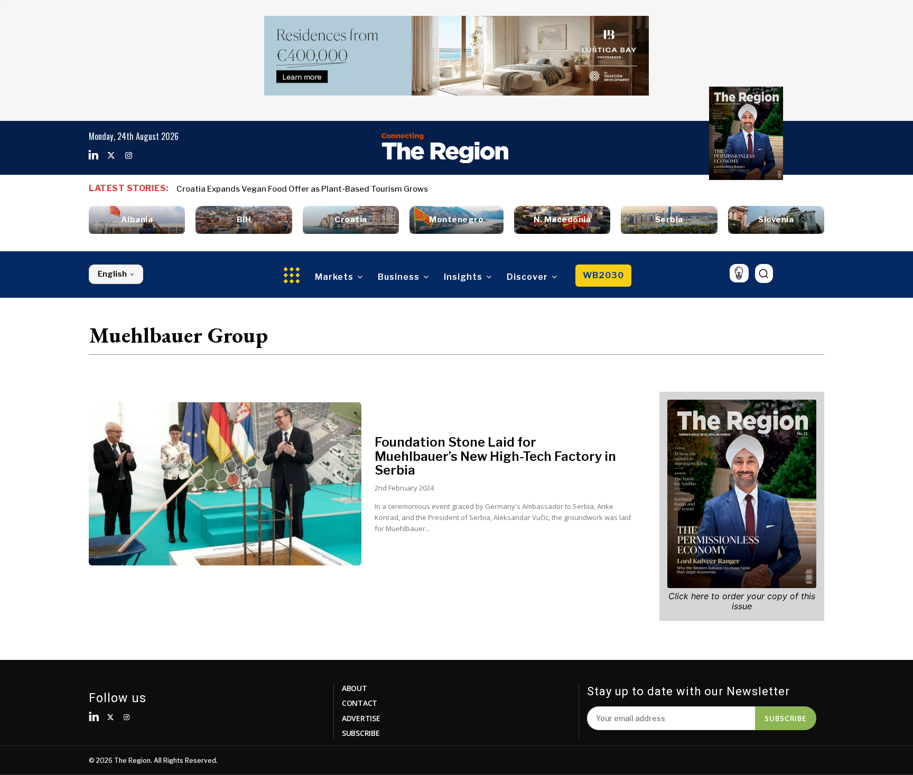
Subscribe (786, 718)
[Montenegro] (456, 220)
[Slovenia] (776, 220)
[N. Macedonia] (562, 220)
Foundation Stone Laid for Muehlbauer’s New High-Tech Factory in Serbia (495, 456)
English (112, 274)
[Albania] (137, 220)
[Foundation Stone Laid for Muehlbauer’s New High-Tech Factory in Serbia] (225, 484)
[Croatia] (351, 220)
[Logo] (445, 148)
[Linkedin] (93, 155)
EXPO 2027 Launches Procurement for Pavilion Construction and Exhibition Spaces (338, 189)
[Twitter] (111, 155)
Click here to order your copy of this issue (741, 601)
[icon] (739, 273)
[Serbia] (669, 220)
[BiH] (243, 220)
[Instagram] (128, 155)
